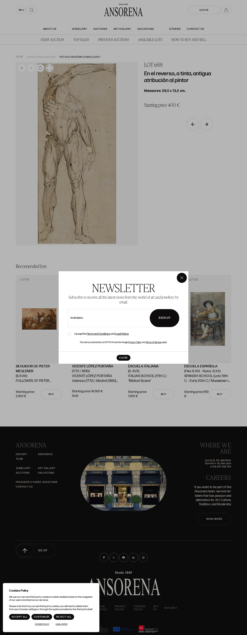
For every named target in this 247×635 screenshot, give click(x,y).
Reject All (64, 616)
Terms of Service (154, 342)
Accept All (19, 616)
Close (123, 357)
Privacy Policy (134, 342)
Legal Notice (122, 334)
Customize (42, 616)
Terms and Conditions (98, 334)
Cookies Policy (42, 624)
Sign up (164, 318)
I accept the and (101, 334)
